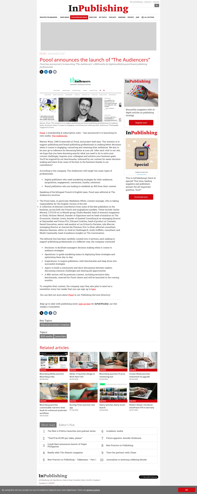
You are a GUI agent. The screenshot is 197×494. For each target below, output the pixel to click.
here (93, 289)
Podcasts (112, 17)
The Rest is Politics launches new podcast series (72, 431)
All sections (149, 17)
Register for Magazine (48, 17)
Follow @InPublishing (150, 477)
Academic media (114, 431)
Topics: (43, 332)
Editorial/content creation (55, 324)
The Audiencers (59, 135)
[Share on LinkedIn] (46, 72)
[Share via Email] (55, 72)
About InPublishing (136, 2)
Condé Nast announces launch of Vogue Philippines (67, 445)
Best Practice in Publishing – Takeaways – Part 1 (72, 459)
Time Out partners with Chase (121, 452)
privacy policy (93, 490)
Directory (93, 17)
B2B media (47, 336)
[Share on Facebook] (50, 72)
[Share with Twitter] (41, 72)
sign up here (84, 303)
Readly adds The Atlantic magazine (65, 452)
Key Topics (103, 17)
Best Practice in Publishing (119, 445)
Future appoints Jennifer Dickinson (123, 438)
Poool (42, 132)
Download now (141, 197)
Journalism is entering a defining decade (126, 459)
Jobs (137, 17)
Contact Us (147, 2)
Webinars (122, 17)
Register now (141, 122)
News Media (64, 17)
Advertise (156, 2)
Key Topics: (46, 320)
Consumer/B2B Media (79, 17)
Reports (131, 17)
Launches (60, 336)
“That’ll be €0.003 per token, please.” (65, 438)
